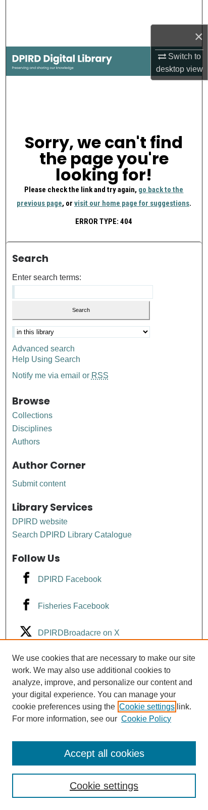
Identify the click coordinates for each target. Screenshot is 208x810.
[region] (104, 724)
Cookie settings (147, 706)
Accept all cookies (104, 753)
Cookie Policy (146, 718)
